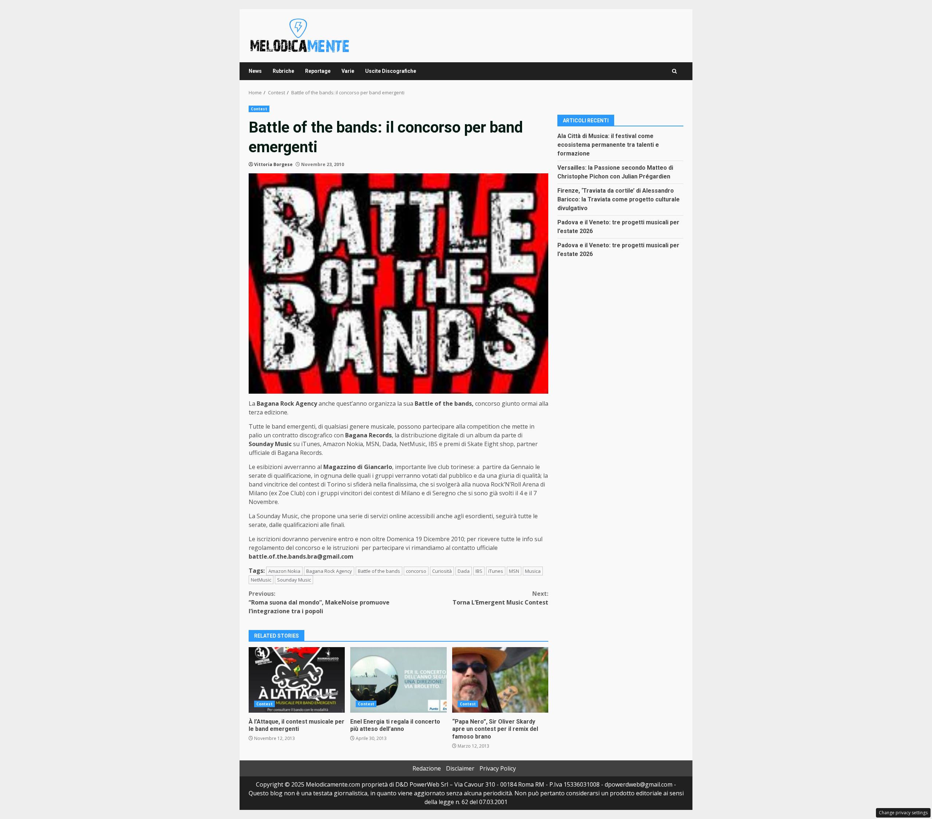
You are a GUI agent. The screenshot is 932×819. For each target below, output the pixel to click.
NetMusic (261, 579)
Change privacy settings (903, 813)
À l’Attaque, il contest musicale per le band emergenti (297, 680)
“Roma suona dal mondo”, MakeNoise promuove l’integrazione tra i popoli (319, 602)
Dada (464, 571)
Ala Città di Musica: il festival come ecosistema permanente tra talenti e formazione (608, 144)
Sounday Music (294, 579)
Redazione (426, 768)
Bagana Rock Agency (329, 571)
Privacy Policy (497, 768)
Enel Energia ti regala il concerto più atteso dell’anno (398, 680)
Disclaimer (460, 768)
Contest (259, 108)
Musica (533, 571)
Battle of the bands (379, 571)
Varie (347, 71)
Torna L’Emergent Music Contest (500, 598)
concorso (416, 571)
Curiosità (442, 571)
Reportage (318, 71)
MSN (514, 571)
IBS (478, 571)
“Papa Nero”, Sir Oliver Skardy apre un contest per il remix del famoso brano (500, 680)
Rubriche (283, 71)
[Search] (674, 71)
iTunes (495, 571)
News (255, 71)
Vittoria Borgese (273, 164)
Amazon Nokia (284, 571)
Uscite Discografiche (390, 71)
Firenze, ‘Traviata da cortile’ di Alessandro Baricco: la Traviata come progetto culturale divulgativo (618, 199)
